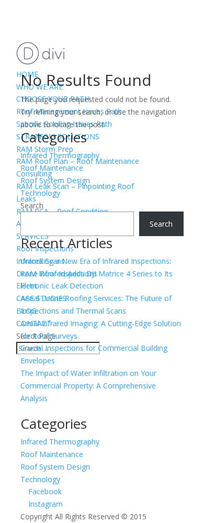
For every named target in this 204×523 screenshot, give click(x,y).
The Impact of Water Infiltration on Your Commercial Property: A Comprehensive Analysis (88, 385)
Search (31, 205)
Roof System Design (55, 180)
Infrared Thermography (59, 155)
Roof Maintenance (51, 168)
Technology (40, 193)
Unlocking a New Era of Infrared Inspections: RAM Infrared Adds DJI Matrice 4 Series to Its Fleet (96, 273)
